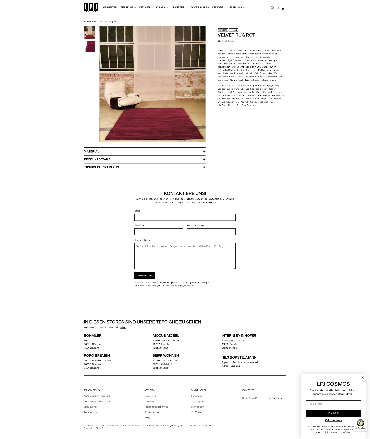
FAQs (147, 417)
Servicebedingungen (176, 285)
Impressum (90, 412)
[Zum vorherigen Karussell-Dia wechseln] (277, 304)
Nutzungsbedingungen (97, 396)
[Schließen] (362, 377)
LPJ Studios (113, 425)
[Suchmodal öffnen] (272, 8)
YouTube (196, 412)
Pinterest (197, 407)
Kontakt (149, 401)
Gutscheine (152, 412)
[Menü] (365, 419)
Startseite (90, 21)
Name (137, 211)
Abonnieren (275, 398)
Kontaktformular (247, 95)
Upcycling (90, 407)
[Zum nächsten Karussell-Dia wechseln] (283, 303)
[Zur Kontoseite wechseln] (278, 8)
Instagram (197, 401)
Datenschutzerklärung (98, 401)
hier (123, 327)
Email (139, 225)
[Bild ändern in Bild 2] (89, 46)
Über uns (150, 396)
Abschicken (145, 275)
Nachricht (142, 240)
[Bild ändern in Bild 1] (89, 32)
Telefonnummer (196, 225)
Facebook (196, 396)
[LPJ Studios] (91, 7)
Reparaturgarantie (157, 407)
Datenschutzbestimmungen (147, 285)
